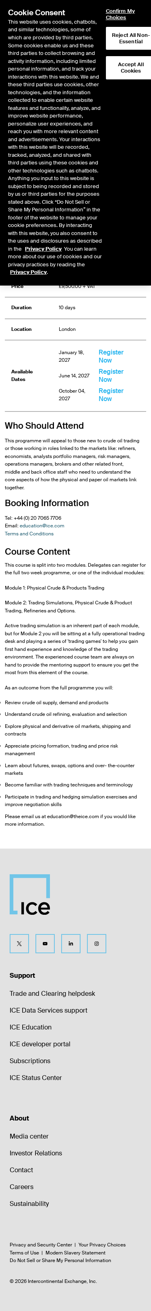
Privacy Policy (43, 248)
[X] (19, 943)
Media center (29, 1136)
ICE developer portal (40, 1044)
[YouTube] (45, 943)
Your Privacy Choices (102, 1245)
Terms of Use (24, 1253)
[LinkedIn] (71, 943)
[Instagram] (96, 943)
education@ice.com (42, 526)
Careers (21, 1187)
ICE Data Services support (48, 1010)
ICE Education (31, 1027)
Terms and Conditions (29, 534)
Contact (21, 1170)
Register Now (111, 356)
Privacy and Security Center (41, 1245)
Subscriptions (30, 1061)
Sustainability (29, 1204)
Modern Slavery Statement (75, 1253)
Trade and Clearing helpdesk (52, 993)
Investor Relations (36, 1153)
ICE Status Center (36, 1078)
